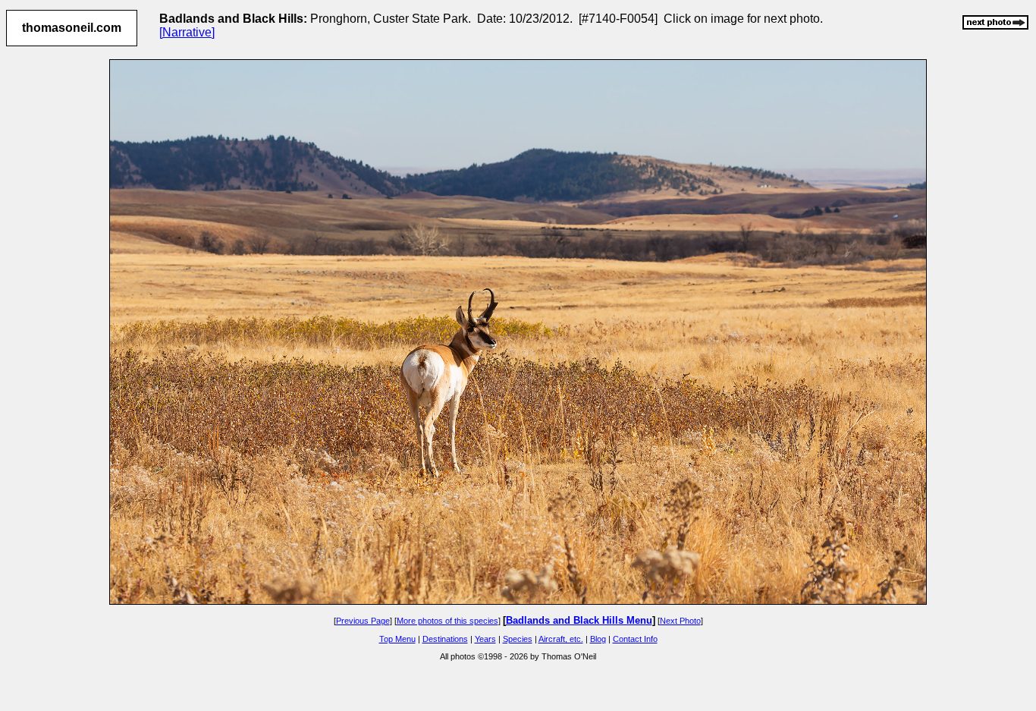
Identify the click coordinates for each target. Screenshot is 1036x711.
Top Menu (397, 638)
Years (485, 638)
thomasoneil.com (71, 27)
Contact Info (635, 638)
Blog (598, 638)
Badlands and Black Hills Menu (579, 620)
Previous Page (363, 620)
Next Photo (680, 620)
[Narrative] (187, 32)
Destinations (445, 638)
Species (517, 638)
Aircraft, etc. (560, 638)
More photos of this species (447, 620)
